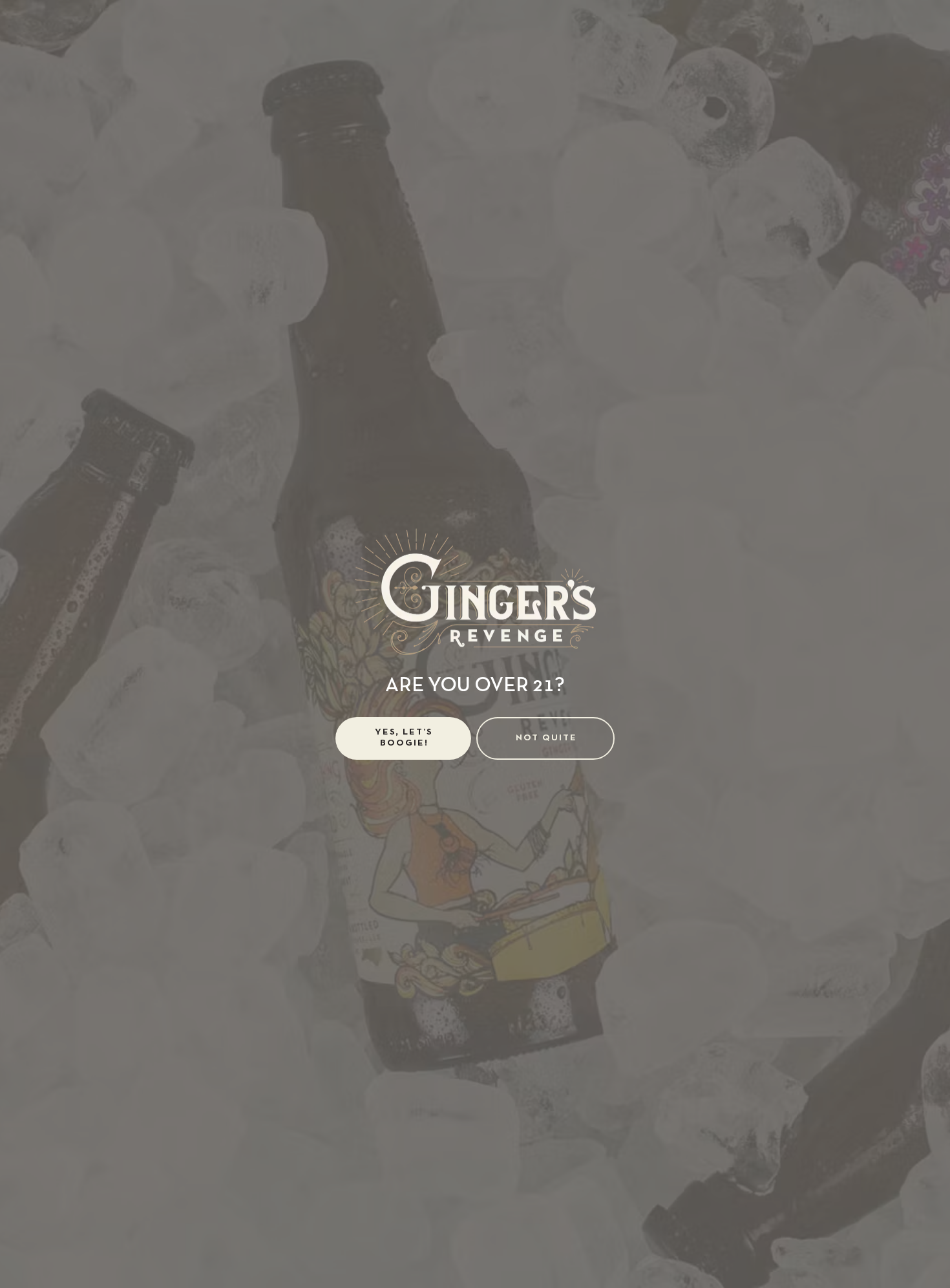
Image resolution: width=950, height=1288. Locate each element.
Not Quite (546, 738)
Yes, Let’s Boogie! (404, 737)
